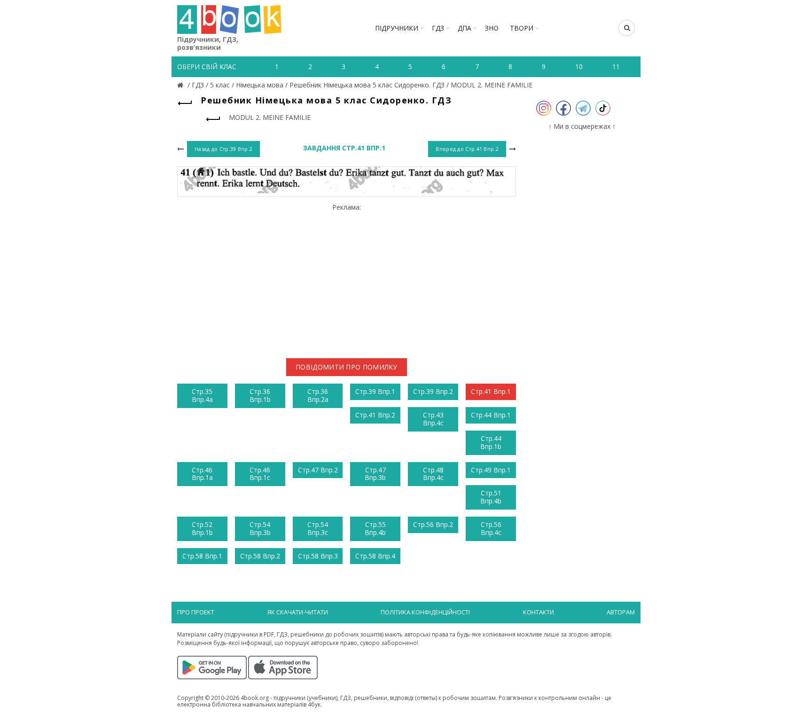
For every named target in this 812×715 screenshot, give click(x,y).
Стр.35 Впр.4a (202, 395)
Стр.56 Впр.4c (491, 528)
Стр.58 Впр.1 (202, 555)
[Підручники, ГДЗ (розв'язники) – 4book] (181, 84)
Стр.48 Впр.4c (433, 473)
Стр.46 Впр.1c (260, 473)
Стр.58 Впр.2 (260, 555)
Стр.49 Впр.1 (491, 469)
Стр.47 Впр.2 (318, 469)
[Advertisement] (346, 277)
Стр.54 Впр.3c (317, 528)
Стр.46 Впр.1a (202, 473)
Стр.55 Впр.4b (375, 528)
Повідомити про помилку (347, 366)
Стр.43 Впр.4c (433, 418)
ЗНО (492, 28)
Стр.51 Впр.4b (490, 496)
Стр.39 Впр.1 (375, 391)
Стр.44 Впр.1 (491, 414)
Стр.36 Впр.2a (317, 395)
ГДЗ (438, 28)
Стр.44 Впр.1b (490, 442)
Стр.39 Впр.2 (433, 391)
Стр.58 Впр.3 (318, 555)
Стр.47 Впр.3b (375, 473)
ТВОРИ (521, 28)
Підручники (396, 28)
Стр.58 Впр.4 (375, 555)
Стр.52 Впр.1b (202, 528)
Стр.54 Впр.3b (260, 528)
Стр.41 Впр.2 (375, 414)
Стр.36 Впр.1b (260, 395)
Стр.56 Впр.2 (433, 524)
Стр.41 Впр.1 (491, 391)
